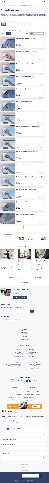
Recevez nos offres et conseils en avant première (12, 307)
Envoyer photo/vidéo (20, 297)
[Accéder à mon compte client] (44, 1)
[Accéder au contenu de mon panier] (47, 1)
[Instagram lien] (12, 319)
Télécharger (35, 406)
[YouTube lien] (6, 319)
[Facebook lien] (2, 319)
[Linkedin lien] (9, 319)
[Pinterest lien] (16, 319)
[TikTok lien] (19, 319)
